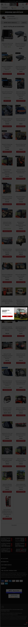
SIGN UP (7, 316)
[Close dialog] (26, 308)
